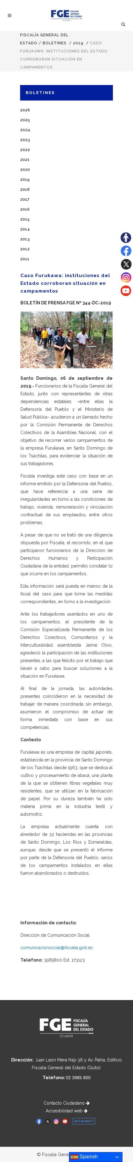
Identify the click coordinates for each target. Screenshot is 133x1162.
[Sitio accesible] (126, 241)
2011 (24, 259)
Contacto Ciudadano (65, 1103)
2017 (24, 199)
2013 (25, 239)
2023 (25, 139)
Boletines (54, 43)
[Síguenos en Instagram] (126, 281)
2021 (25, 159)
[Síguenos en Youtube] (126, 294)
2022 (25, 149)
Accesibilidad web (65, 1110)
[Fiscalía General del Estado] (66, 15)
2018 (25, 189)
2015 (25, 219)
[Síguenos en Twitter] (126, 268)
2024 (25, 130)
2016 (25, 209)
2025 (25, 120)
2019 (78, 43)
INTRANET (84, 1121)
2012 (25, 249)
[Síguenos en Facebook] (126, 254)
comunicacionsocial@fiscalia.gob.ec (56, 947)
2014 (25, 229)
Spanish (88, 1156)
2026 (25, 110)
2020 (25, 169)
